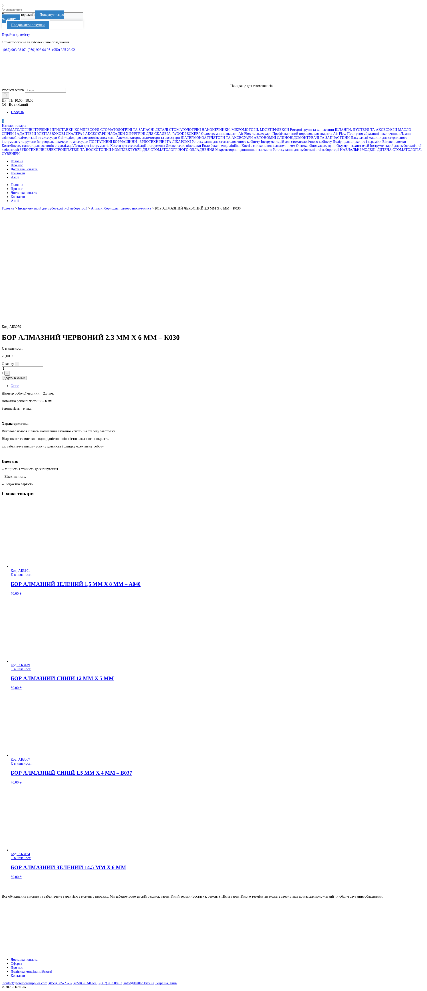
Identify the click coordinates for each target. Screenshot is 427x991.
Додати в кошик (14, 378)
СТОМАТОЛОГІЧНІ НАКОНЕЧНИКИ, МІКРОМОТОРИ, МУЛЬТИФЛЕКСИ (229, 129)
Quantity (8, 364)
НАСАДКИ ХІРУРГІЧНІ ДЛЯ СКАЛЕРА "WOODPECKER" (153, 133)
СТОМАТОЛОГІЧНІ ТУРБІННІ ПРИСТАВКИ (38, 129)
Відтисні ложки (394, 141)
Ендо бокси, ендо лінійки (221, 145)
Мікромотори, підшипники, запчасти (243, 149)
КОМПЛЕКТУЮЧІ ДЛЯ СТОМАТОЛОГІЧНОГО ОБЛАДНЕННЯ (163, 149)
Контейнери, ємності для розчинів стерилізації (37, 145)
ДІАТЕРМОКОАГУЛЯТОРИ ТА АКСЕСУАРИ (217, 137)
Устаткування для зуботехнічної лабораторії (306, 149)
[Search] (5, 96)
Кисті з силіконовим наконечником (268, 145)
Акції (15, 177)
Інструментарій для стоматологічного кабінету (296, 141)
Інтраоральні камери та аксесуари (62, 141)
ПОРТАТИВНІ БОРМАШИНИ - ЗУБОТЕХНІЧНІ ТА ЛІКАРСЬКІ (140, 141)
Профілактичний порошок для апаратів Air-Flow (309, 133)
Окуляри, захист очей (352, 145)
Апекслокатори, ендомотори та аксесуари (148, 137)
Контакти (18, 173)
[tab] (218, 386)
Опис (15, 386)
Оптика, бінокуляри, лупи (316, 145)
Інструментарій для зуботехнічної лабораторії (52, 208)
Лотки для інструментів (91, 145)
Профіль (17, 112)
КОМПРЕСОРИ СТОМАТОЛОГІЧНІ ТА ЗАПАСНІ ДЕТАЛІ (121, 129)
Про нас (17, 165)
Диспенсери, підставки (183, 145)
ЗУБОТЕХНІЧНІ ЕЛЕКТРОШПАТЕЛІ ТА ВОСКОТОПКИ (65, 149)
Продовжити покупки (28, 25)
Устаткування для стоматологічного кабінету (226, 141)
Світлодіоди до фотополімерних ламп (86, 137)
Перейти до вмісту (16, 34)
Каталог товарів (14, 125)
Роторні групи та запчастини (312, 129)
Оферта (16, 963)
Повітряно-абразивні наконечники (373, 133)
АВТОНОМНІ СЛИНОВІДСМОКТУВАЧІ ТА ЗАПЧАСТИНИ (302, 137)
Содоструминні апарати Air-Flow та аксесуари (236, 133)
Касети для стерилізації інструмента (137, 145)
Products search (13, 90)
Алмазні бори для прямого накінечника (121, 208)
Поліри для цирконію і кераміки (357, 141)
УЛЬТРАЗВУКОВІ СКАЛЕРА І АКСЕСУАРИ (72, 133)
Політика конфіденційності (31, 971)
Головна (17, 161)
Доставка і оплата (24, 169)
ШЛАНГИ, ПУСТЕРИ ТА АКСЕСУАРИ (366, 129)
